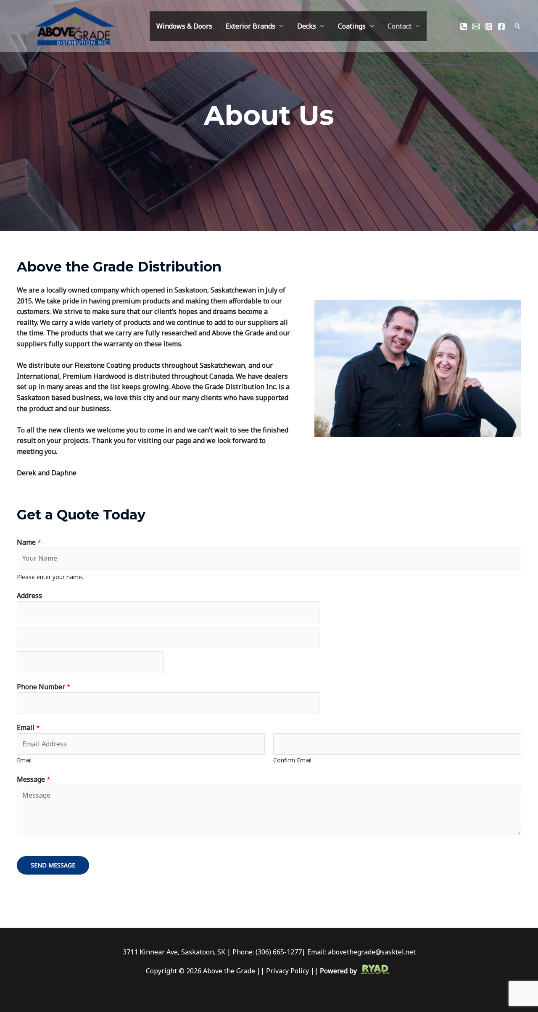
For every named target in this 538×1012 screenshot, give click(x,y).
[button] (517, 26)
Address (29, 595)
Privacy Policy (287, 970)
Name (29, 542)
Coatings (352, 26)
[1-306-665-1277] (463, 26)
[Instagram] (489, 26)
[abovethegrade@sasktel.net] (476, 26)
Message (33, 779)
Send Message (53, 865)
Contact (399, 26)
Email (28, 727)
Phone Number (44, 686)
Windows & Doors (184, 26)
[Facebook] (501, 26)
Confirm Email (292, 760)
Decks (306, 26)
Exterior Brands (250, 26)
